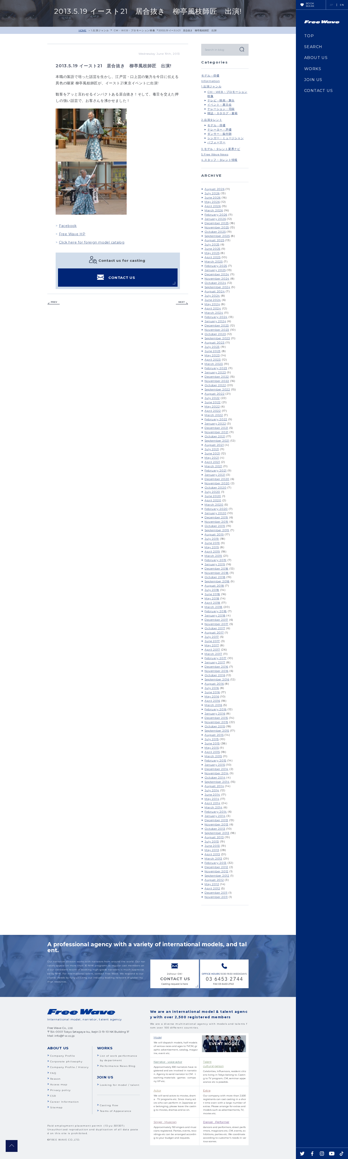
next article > (182, 303)
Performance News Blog (117, 1066)
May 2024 (212, 304)
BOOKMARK (310, 4)
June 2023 (213, 351)
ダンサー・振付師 (219, 134)
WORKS (312, 69)
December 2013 (216, 820)
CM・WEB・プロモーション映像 (134, 30)
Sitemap (56, 1107)
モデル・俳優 (210, 75)
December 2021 (216, 428)
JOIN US (313, 79)
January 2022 (215, 423)
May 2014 (212, 799)
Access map (58, 1084)
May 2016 (212, 696)
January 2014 (215, 816)
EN (342, 5)
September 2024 (217, 287)
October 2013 (215, 828)
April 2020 (213, 500)
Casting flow (109, 1105)
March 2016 (213, 705)
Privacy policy (60, 1090)
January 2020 (215, 513)
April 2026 (213, 206)
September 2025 (217, 236)
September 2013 (217, 833)
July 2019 (212, 538)
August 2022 (214, 393)
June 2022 (213, 402)
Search (241, 49)
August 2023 (214, 342)
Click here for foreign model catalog (92, 242)
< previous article (53, 303)
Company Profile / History (69, 1067)
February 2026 (216, 214)
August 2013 (214, 837)
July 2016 (212, 688)
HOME (82, 30)
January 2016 (215, 713)
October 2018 (215, 577)
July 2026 (212, 193)
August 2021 (214, 445)
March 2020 (214, 504)
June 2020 (213, 496)
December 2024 (217, 274)
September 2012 (217, 875)
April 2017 (212, 649)
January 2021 (215, 474)
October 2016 (215, 675)
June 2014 (212, 794)
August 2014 (214, 786)
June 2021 (212, 453)
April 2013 (212, 854)
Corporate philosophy (66, 1061)
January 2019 (215, 564)
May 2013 (212, 850)
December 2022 (217, 376)
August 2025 (214, 240)
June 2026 (213, 197)
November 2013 (216, 824)
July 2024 (212, 295)
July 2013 (212, 841)
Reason (55, 1078)
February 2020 (216, 509)
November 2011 (216, 897)
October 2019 (215, 526)
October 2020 (215, 487)
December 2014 (216, 769)
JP (331, 5)
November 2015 (216, 722)
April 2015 (212, 752)
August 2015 (214, 735)
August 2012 (214, 880)
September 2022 (217, 389)
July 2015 (212, 739)
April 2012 (212, 888)
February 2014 (216, 811)
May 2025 (212, 253)
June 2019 (212, 543)
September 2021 (217, 440)
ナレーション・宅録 (221, 109)
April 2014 (212, 803)
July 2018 (212, 590)
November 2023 (217, 329)
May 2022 (212, 406)
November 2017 (216, 624)
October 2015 (215, 726)
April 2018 (212, 602)
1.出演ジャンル (100, 30)
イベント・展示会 (219, 104)
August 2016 (214, 683)
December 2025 (217, 223)
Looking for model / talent (119, 1085)
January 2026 (215, 219)
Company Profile (62, 1055)
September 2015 (217, 730)
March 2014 (214, 807)
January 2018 (215, 615)
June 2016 (212, 692)
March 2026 (214, 210)
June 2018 (212, 594)
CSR (53, 1095)
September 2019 (217, 530)
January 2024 (215, 321)
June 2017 (212, 641)
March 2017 (213, 654)
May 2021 (212, 457)
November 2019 (216, 521)
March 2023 (214, 364)
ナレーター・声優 (219, 129)
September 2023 (217, 338)
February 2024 (216, 317)
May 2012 (212, 884)
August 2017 (214, 632)
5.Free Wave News (214, 154)
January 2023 (215, 372)
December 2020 (217, 479)
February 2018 (216, 611)
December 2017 (216, 619)
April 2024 (213, 308)
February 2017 (216, 658)
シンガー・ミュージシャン (225, 138)
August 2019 (214, 534)
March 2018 (214, 607)
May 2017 (212, 645)
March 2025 (214, 261)
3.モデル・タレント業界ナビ (220, 149)
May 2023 (212, 355)
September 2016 (217, 679)
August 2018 (214, 585)
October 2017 (215, 628)
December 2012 (216, 867)
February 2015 (215, 760)
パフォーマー (216, 142)
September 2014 (217, 781)
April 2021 (212, 462)
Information (210, 81)
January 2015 (215, 764)
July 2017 (212, 636)
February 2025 (216, 265)
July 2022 (212, 398)
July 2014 (212, 790)
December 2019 (216, 517)
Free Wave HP (72, 234)
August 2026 (214, 189)
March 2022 (214, 415)
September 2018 (217, 581)
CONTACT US (121, 277)
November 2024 (217, 278)
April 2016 (212, 700)
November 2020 (217, 483)
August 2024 (215, 291)
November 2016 (216, 671)
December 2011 (216, 892)
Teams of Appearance (116, 1111)
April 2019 (212, 551)
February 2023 (216, 368)
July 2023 (212, 347)
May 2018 (212, 598)
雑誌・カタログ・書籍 (222, 113)
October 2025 (215, 231)
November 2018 (217, 573)
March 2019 (213, 555)
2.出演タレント (211, 120)
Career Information (64, 1101)
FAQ (53, 1073)
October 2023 (215, 334)
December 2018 (216, 568)
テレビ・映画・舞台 (221, 100)
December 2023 (217, 325)
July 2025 (212, 244)
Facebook (68, 226)
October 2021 (215, 436)
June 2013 (212, 845)
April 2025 (213, 257)
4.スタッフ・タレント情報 (219, 160)
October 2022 (215, 385)
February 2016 (216, 709)
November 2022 (217, 381)
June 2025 (212, 248)
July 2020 (212, 491)
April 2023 (213, 359)
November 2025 (217, 227)
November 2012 (216, 871)
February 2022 (216, 419)
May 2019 (212, 547)
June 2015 (212, 743)
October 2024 (215, 283)
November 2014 (217, 773)
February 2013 (216, 863)
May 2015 (212, 747)
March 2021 (213, 466)
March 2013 (213, 858)
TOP (309, 36)
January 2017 (215, 662)
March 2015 (213, 756)
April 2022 (213, 410)
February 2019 (216, 560)
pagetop (12, 1146)
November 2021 (216, 432)
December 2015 (216, 718)
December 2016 (216, 666)
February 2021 (216, 470)
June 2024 (213, 300)
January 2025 (215, 270)
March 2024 (214, 312)
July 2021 (212, 449)
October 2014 (215, 777)
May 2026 (212, 202)
